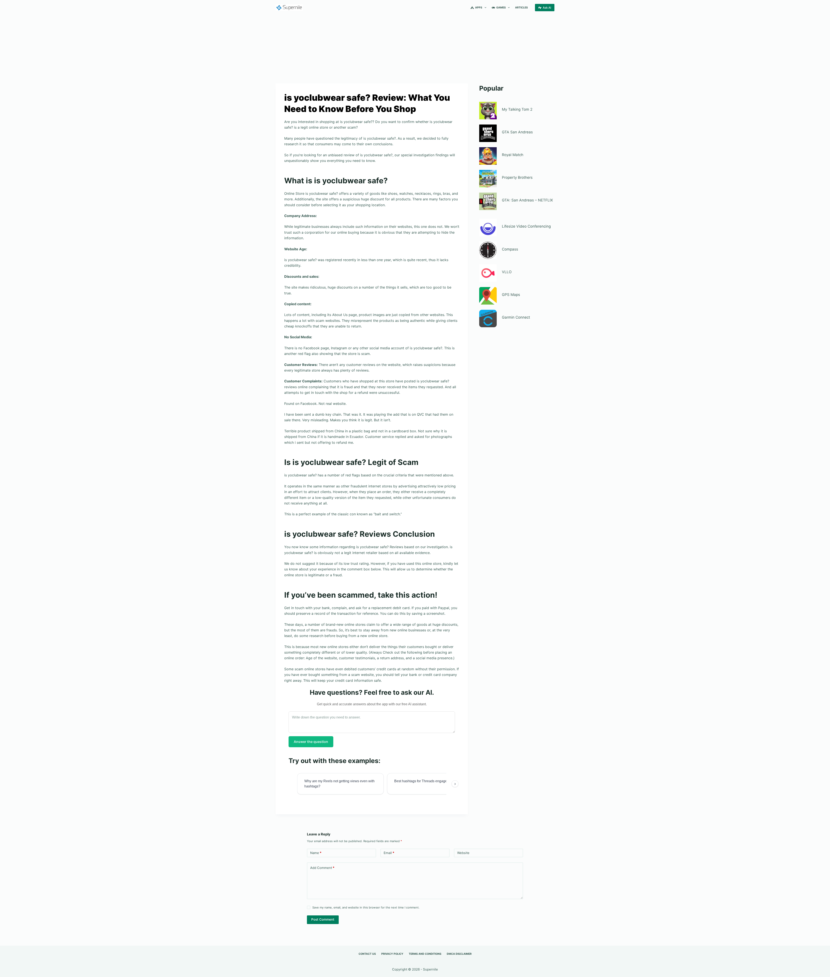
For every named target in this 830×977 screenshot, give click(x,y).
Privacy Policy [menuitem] (392, 953)
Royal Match (512, 155)
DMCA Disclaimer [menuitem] (459, 953)
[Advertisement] (415, 47)
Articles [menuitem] (521, 7)
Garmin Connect (516, 317)
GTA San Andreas (517, 132)
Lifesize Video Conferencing (526, 226)
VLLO (507, 272)
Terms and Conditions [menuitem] (425, 953)
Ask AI (547, 7)
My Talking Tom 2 (517, 109)
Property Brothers (517, 177)
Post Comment (322, 919)
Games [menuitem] (501, 7)
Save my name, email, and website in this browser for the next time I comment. (366, 907)
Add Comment (322, 868)
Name (315, 853)
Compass (510, 249)
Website (463, 853)
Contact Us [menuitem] (367, 953)
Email (389, 853)
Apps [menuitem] (478, 7)
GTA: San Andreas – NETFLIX (527, 200)
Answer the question (311, 741)
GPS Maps (511, 294)
